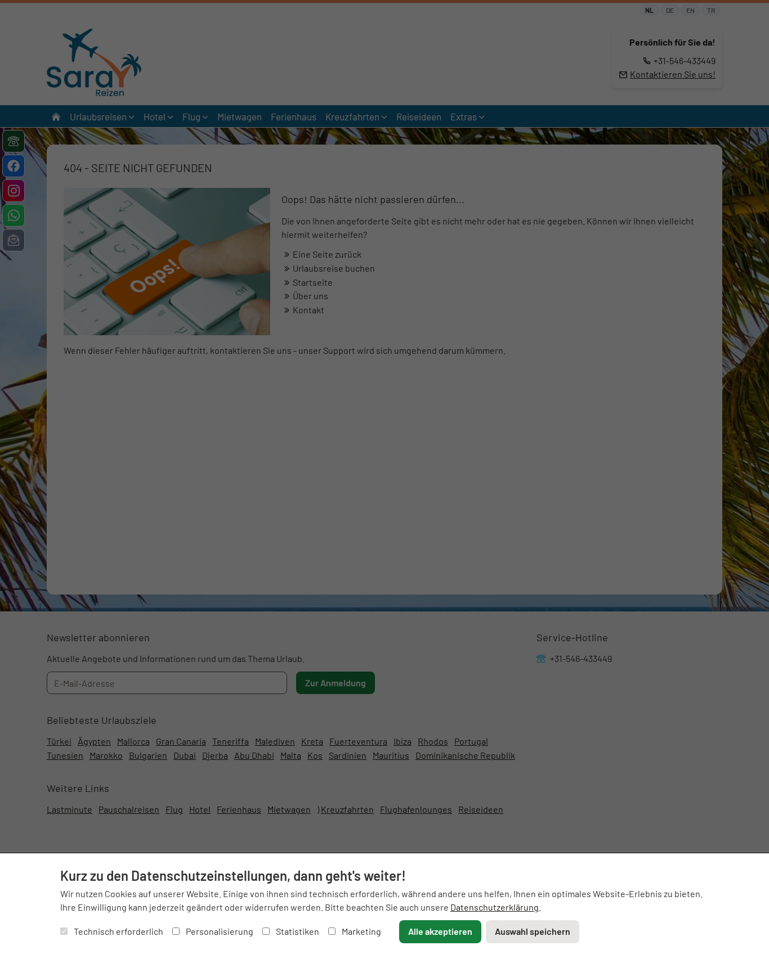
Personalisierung (218, 931)
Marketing (360, 931)
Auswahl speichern (532, 931)
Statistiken (296, 931)
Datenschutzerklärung (494, 907)
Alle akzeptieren (440, 931)
